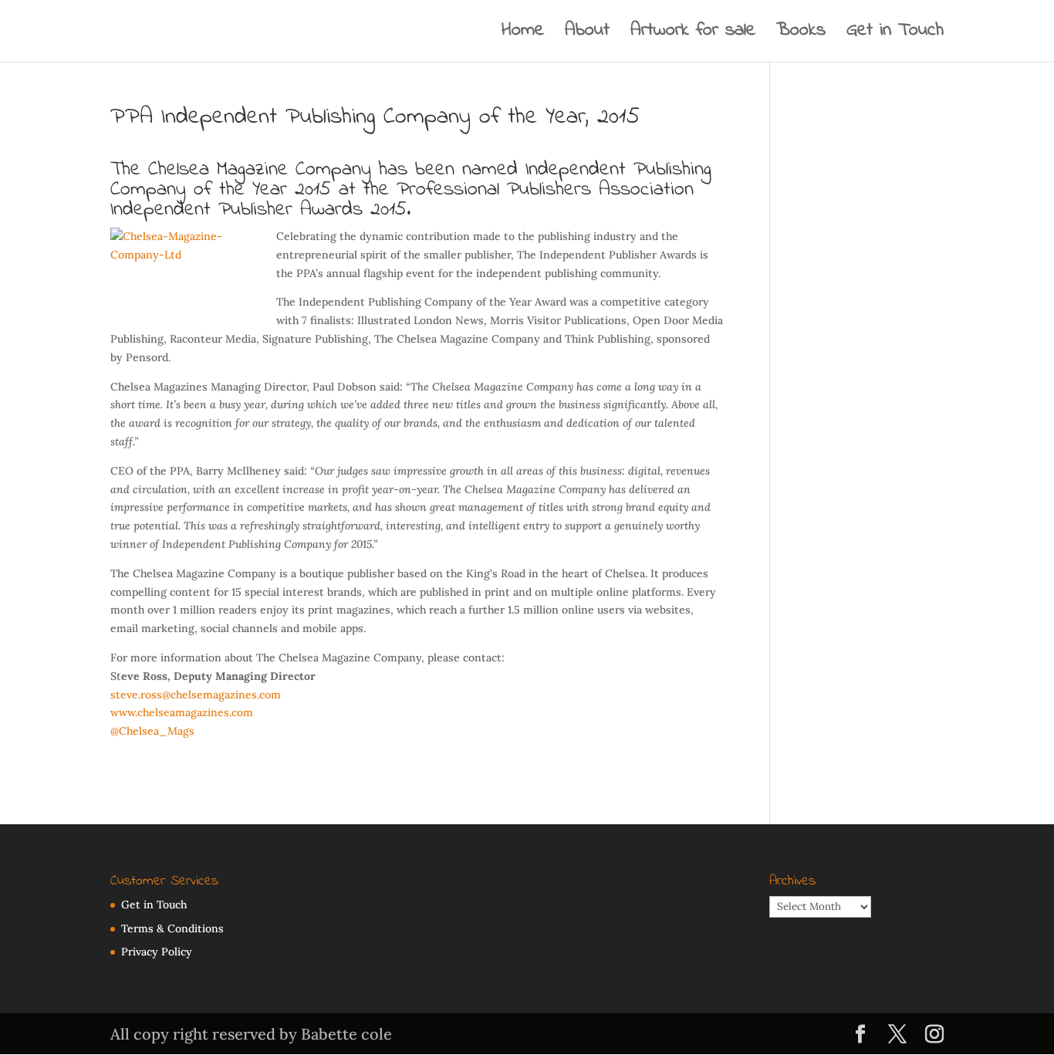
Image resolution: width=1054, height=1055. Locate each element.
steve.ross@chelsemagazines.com (195, 695)
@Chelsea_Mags (152, 731)
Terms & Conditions (172, 928)
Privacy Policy (156, 952)
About (587, 34)
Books (801, 34)
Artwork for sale (692, 34)
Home (523, 34)
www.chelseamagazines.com (181, 712)
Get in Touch (895, 34)
